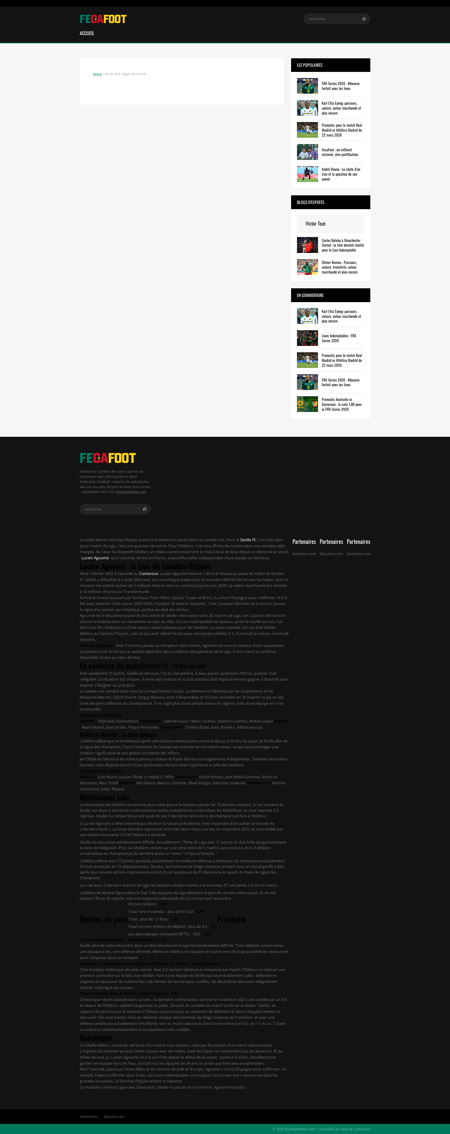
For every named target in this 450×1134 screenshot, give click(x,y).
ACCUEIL (87, 33)
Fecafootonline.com (131, 491)
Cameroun (148, 573)
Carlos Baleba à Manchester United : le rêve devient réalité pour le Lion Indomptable (343, 245)
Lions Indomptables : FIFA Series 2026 (339, 338)
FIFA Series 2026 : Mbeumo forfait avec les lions (341, 86)
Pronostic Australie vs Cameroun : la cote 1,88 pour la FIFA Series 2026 (342, 404)
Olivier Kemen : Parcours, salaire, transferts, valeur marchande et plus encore (340, 267)
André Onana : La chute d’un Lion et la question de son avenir (341, 174)
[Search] (364, 19)
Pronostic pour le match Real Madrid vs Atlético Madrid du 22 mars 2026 (342, 130)
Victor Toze (316, 223)
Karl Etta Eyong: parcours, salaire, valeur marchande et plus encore (341, 108)
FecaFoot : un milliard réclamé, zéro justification (340, 152)
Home (97, 74)
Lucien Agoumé (95, 557)
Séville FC (247, 539)
